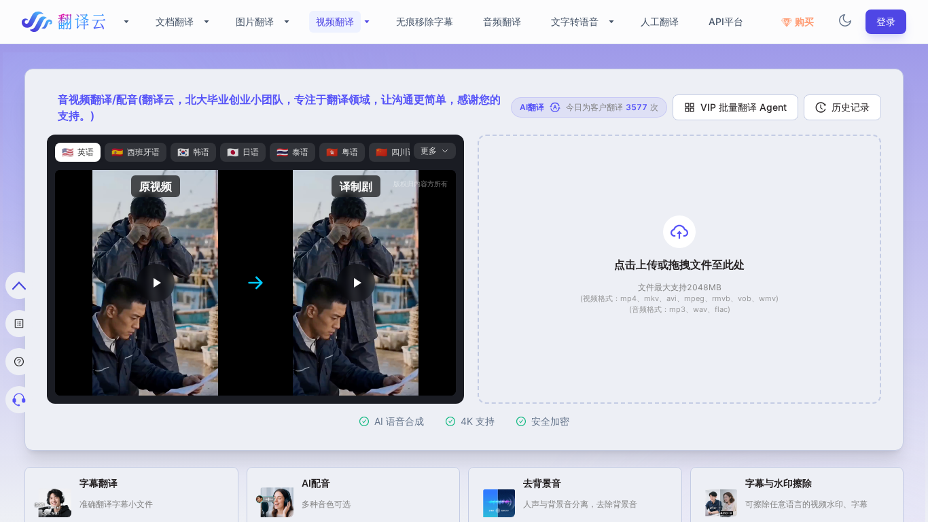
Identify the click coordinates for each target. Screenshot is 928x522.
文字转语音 (575, 21)
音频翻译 (502, 21)
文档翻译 (175, 21)
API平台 (726, 21)
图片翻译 (255, 21)
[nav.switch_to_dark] (845, 21)
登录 (885, 21)
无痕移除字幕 (424, 21)
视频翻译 (335, 21)
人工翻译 (660, 21)
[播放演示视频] (155, 283)
